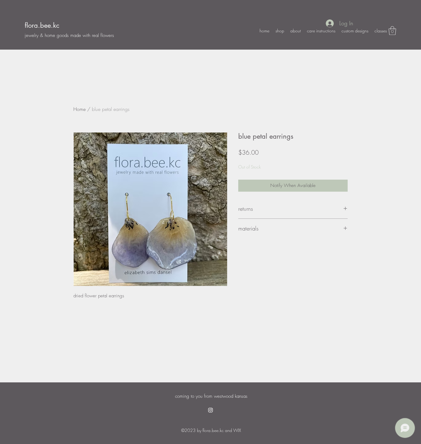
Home (79, 109)
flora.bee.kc (42, 25)
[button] (392, 30)
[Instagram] (210, 410)
